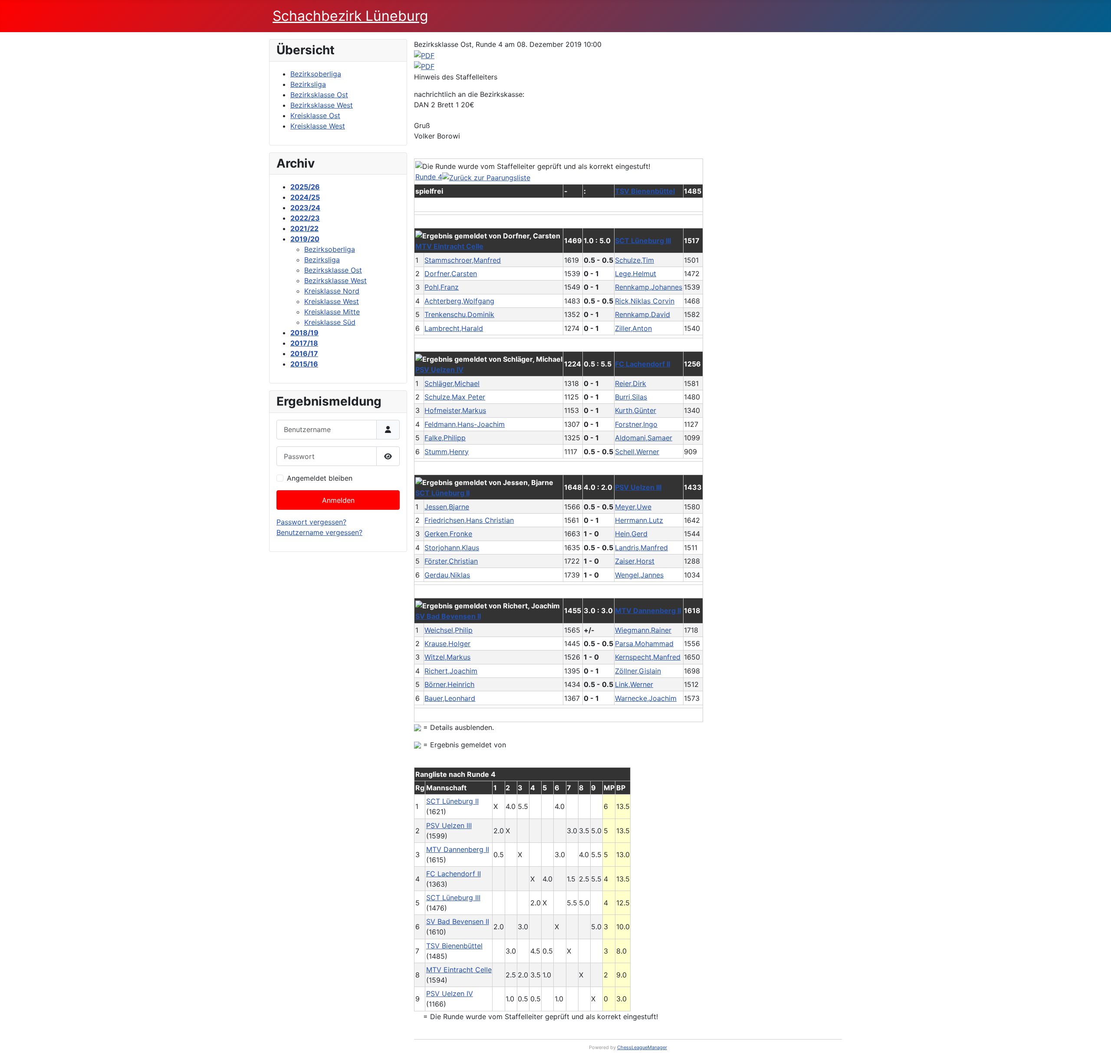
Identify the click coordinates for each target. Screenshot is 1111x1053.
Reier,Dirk (630, 383)
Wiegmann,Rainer (643, 630)
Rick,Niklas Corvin (644, 301)
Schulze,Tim (634, 260)
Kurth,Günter (635, 410)
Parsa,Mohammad (644, 643)
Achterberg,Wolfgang (459, 301)
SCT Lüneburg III (643, 240)
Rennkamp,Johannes (648, 287)
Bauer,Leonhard (449, 698)
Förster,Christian (451, 561)
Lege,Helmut (635, 273)
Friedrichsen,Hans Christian (469, 520)
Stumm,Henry (446, 451)
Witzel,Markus (447, 657)
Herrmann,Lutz (639, 520)
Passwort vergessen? (311, 522)
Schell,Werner (637, 451)
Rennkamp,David (642, 314)
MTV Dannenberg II (648, 610)
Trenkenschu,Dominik (459, 314)
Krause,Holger (447, 643)
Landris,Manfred (641, 547)
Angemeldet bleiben (319, 478)
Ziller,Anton (633, 328)
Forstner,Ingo (636, 424)
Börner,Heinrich (449, 684)
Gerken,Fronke (448, 533)
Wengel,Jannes (639, 575)
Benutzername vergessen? (319, 532)
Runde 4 (428, 176)
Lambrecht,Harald (453, 328)
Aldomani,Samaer (643, 437)
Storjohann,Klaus (451, 547)
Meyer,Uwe (633, 506)
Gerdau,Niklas (447, 575)
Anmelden (338, 500)
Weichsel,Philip (448, 630)
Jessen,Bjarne (446, 506)
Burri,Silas (631, 397)
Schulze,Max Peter (454, 397)
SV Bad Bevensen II (448, 616)
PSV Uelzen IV (439, 369)
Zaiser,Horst (634, 561)
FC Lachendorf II (642, 364)
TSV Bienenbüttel (645, 191)
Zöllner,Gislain (638, 671)
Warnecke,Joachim (646, 698)
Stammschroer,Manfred (462, 260)
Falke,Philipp (445, 437)
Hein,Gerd (631, 533)
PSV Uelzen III (638, 487)
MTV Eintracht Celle (449, 246)
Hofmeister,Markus (455, 410)
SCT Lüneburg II (442, 493)
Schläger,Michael (452, 383)
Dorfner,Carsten (450, 273)
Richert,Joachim (450, 671)
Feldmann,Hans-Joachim (464, 424)
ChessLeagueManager (642, 1047)
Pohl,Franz (441, 287)
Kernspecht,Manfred (647, 657)
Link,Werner (634, 684)
